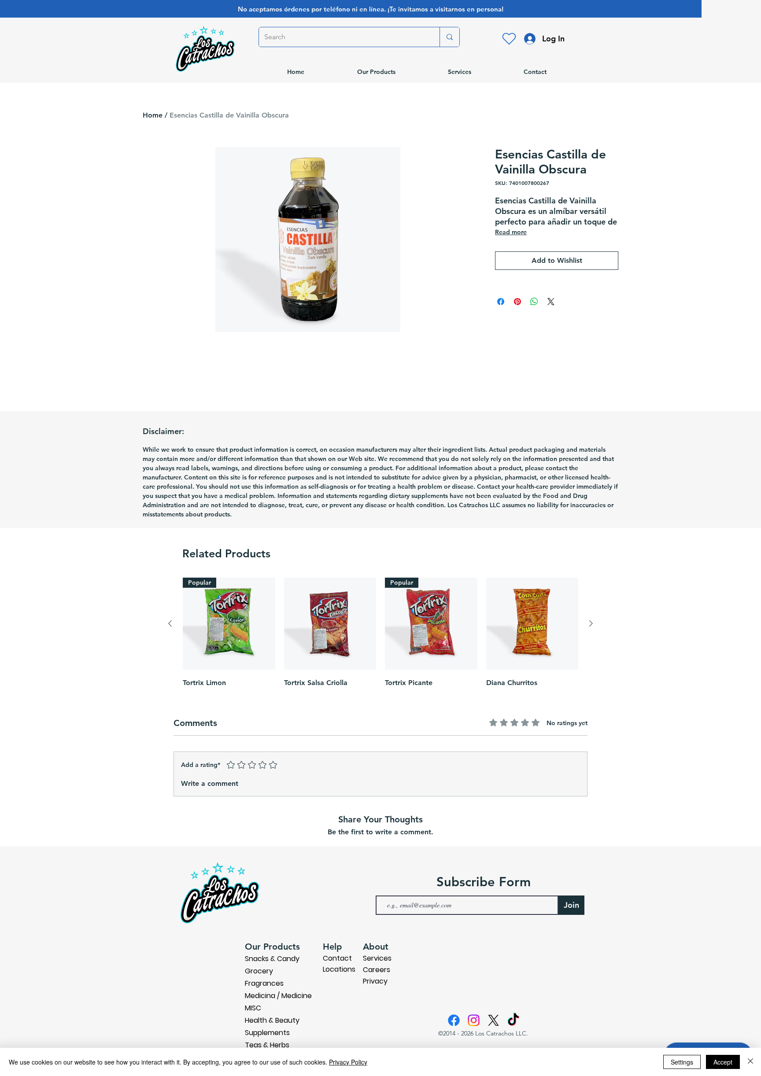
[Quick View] (330, 624)
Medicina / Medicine (278, 996)
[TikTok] (513, 1020)
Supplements (267, 1033)
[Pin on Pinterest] (517, 301)
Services (377, 958)
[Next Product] (591, 623)
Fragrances (264, 983)
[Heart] (509, 39)
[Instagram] (473, 1020)
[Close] (750, 1062)
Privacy (375, 981)
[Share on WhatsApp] (534, 301)
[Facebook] (454, 1020)
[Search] (449, 37)
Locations (339, 969)
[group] (380, 639)
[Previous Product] (170, 623)
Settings (682, 1062)
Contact (337, 958)
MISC (253, 1008)
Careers (376, 970)
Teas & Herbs (267, 1045)
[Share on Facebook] (500, 301)
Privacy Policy (348, 1062)
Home (153, 115)
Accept (722, 1062)
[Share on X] (551, 301)
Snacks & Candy (272, 959)
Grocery (259, 971)
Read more (511, 232)
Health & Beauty (272, 1020)
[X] (493, 1020)
